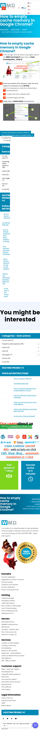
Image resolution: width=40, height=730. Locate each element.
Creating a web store (8, 646)
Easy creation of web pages (11, 606)
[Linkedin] (11, 718)
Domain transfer (7, 582)
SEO (6, 729)
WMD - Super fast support (10, 669)
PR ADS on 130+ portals (9, 651)
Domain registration (8, 577)
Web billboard (6, 658)
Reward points (6, 684)
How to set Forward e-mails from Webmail (16, 132)
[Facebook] (3, 718)
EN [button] (24, 8)
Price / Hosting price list (9, 611)
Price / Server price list (9, 632)
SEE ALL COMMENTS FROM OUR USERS (16, 428)
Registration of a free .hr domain (12, 580)
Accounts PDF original (8, 679)
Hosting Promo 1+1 (7, 613)
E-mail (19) (5, 189)
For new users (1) (5, 157)
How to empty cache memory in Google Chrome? (17, 47)
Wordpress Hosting (8, 601)
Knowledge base (7, 672)
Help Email (5, 677)
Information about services (10, 682)
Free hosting (5, 689)
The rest (24, 29)
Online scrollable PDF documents (12, 656)
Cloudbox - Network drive (10, 629)
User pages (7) (6, 179)
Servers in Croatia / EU (9, 635)
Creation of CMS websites (10, 643)
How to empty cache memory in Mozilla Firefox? (16, 135)
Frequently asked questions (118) (5, 164)
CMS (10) (5, 175)
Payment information (8, 700)
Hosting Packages (7, 598)
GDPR (3, 703)
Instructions (15, 29)
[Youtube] (16, 718)
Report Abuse (6, 706)
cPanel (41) (6, 171)
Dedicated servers (7, 622)
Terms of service (7, 698)
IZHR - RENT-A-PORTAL (8, 661)
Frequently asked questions (11, 674)
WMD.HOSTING (4, 29)
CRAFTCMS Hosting (7, 603)
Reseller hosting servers (9, 624)
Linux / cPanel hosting (8, 608)
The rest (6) (5, 185)
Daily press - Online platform (11, 653)
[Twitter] (7, 718)
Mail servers (5, 627)
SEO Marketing (6, 648)
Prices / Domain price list (10, 590)
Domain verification (8, 587)
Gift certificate (6, 687)
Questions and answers (9, 585)
